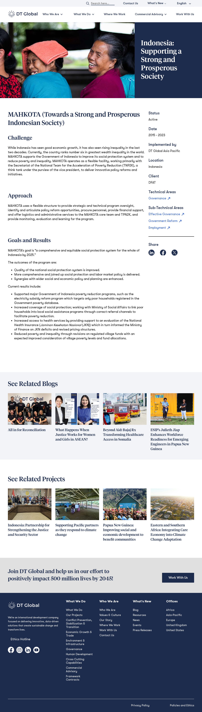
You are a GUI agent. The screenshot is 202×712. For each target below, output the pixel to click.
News (136, 620)
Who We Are (107, 610)
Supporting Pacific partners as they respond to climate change (77, 530)
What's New (155, 3)
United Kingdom (176, 625)
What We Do (74, 610)
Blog (135, 610)
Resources (139, 615)
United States (175, 630)
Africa (170, 610)
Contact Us (130, 3)
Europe (170, 620)
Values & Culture (110, 615)
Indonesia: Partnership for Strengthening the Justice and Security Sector (29, 530)
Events (137, 625)
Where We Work (114, 14)
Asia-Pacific (174, 615)
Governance (74, 649)
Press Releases (142, 630)
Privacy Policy (140, 705)
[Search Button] (87, 3)
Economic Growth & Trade (79, 633)
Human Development (79, 654)
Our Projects (74, 615)
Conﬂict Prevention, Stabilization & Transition (79, 623)
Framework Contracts (73, 678)
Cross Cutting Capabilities (75, 661)
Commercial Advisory (74, 669)
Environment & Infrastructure (75, 642)
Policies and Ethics (182, 705)
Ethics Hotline (20, 639)
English (181, 3)
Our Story (105, 620)
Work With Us (185, 14)
